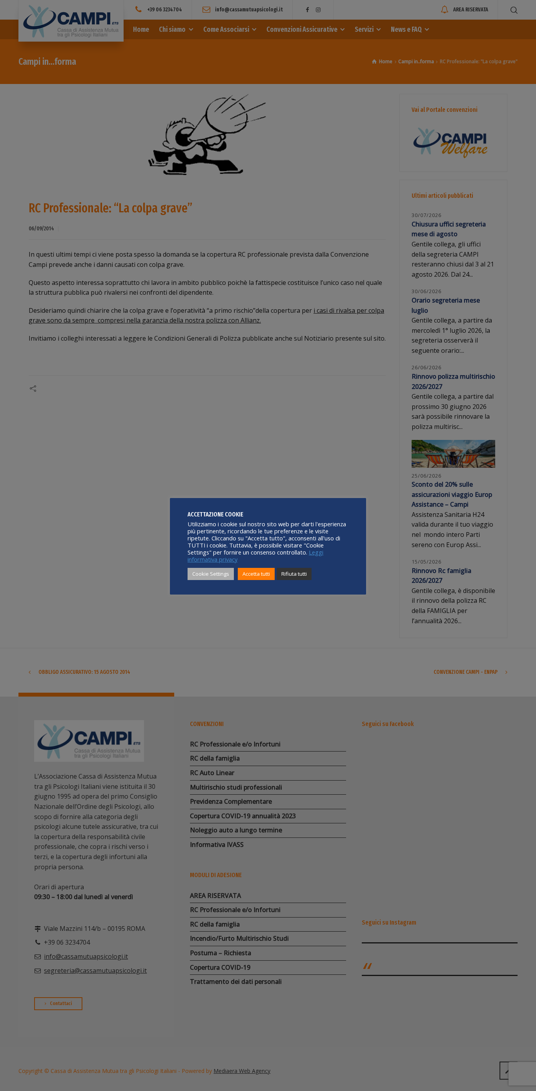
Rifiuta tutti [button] (294, 573)
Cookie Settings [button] (210, 573)
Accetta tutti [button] (256, 573)
